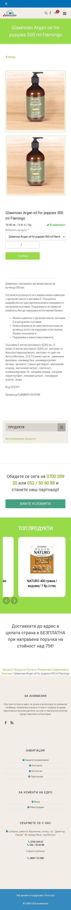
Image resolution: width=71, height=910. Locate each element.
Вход (37, 801)
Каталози (36, 771)
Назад (11, 56)
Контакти (36, 765)
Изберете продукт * (17, 230)
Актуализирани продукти (20, 438)
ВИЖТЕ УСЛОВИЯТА (35, 504)
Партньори (36, 776)
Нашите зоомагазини (37, 760)
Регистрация (36, 807)
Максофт (50, 895)
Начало (7, 669)
